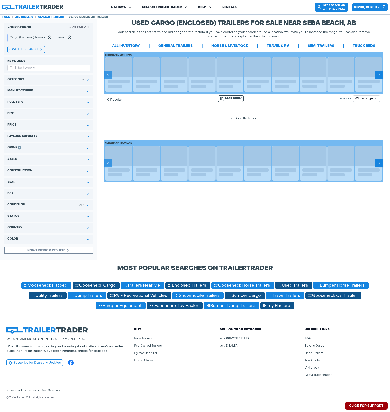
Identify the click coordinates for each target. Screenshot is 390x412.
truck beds (364, 46)
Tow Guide (312, 360)
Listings (118, 7)
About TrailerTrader (318, 375)
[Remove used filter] (69, 38)
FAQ (308, 338)
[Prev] (108, 75)
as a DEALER (229, 346)
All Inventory (126, 46)
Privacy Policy (16, 390)
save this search (23, 49)
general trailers (175, 46)
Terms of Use (36, 390)
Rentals (229, 7)
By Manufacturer (145, 353)
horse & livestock (229, 46)
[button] (331, 7)
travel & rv (278, 46)
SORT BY (345, 98)
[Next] (379, 75)
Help (202, 7)
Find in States (143, 360)
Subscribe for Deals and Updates (37, 363)
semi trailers (321, 46)
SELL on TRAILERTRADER (162, 7)
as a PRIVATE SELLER (235, 338)
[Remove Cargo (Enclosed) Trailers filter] (50, 38)
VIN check (312, 368)
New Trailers (143, 338)
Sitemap (54, 390)
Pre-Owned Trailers (148, 346)
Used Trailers (314, 353)
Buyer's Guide (314, 346)
